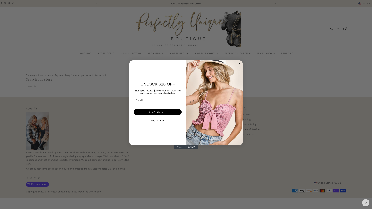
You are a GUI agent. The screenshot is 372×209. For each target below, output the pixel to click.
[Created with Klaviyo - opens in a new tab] (186, 147)
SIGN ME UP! (158, 112)
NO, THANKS (158, 121)
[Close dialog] (239, 63)
